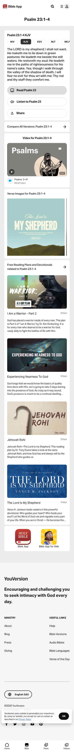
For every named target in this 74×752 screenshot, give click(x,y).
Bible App (23, 546)
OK (64, 716)
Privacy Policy (25, 719)
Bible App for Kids (49, 546)
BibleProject (20, 183)
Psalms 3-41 (24, 179)
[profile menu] (64, 6)
